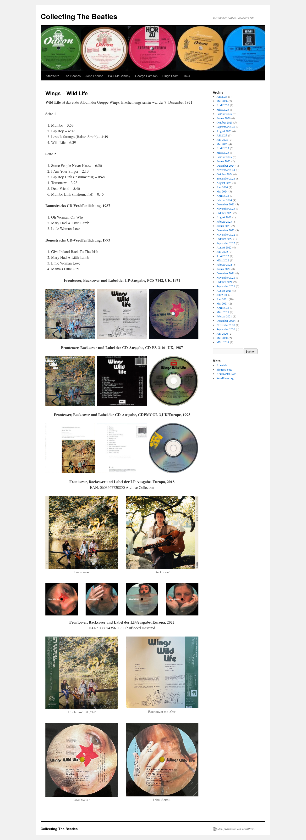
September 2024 (226, 178)
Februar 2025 (224, 157)
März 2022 (223, 260)
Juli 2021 (222, 295)
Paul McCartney (119, 75)
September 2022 (226, 243)
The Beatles (72, 75)
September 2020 (226, 329)
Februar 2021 (224, 316)
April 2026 (223, 105)
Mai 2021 (222, 303)
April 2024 (223, 195)
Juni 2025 (222, 139)
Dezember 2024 (226, 165)
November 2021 (226, 277)
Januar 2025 (223, 161)
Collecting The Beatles (79, 16)
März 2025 (223, 152)
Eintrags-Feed (224, 369)
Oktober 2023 (224, 213)
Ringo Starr (170, 75)
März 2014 (223, 342)
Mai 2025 (222, 144)
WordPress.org (225, 378)
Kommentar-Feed (226, 374)
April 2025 (223, 148)
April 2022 (223, 256)
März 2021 (223, 312)
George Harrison (146, 75)
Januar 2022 (223, 269)
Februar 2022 (224, 264)
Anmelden (222, 365)
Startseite (52, 75)
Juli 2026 (222, 96)
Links (186, 75)
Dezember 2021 (226, 273)
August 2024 (224, 183)
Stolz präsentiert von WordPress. (236, 829)
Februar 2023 (224, 221)
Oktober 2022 (224, 239)
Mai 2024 (222, 191)
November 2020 (226, 325)
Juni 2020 (222, 333)
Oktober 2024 (224, 174)
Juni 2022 (222, 252)
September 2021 (226, 286)
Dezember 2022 (226, 230)
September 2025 (226, 127)
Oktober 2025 (224, 122)
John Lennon (94, 75)
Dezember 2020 (226, 320)
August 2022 (224, 247)
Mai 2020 (222, 338)
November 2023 (226, 208)
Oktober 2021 (224, 282)
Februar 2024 (224, 200)
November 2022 (226, 234)
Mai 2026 (222, 101)
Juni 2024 (222, 187)
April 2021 (223, 308)
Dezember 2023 (226, 204)
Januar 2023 (223, 226)
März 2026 (223, 109)
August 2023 (224, 217)
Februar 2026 (224, 114)
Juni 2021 (222, 299)
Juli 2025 (222, 135)
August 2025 (224, 131)
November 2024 (226, 170)
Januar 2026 (223, 118)
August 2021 (224, 290)
